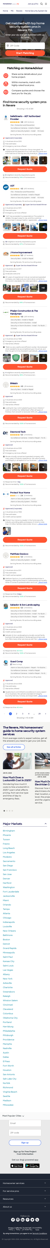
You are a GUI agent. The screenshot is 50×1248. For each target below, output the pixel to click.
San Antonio (9, 1074)
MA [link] (12, 11)
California (18, 1228)
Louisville (7, 926)
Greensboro (9, 992)
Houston (7, 1070)
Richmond (8, 1087)
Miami (6, 900)
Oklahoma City (10, 1018)
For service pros (11, 1191)
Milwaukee (8, 1105)
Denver (6, 878)
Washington (9, 887)
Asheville (7, 983)
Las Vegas (8, 970)
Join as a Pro (33, 4)
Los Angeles (9, 852)
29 (39, 714)
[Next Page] (45, 713)
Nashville (7, 1048)
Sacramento (9, 861)
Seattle (6, 1096)
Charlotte (8, 987)
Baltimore (8, 935)
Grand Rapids (9, 948)
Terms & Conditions (39, 1233)
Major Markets (12, 824)
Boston (6, 939)
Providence (8, 1039)
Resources (8, 1199)
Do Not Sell (27, 1228)
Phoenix (7, 835)
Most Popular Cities (11, 1116)
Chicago (7, 918)
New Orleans (9, 931)
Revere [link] (19, 11)
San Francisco (10, 870)
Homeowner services (13, 1183)
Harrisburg (8, 1026)
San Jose (7, 874)
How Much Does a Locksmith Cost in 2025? (17, 779)
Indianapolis (9, 922)
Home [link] (5, 11)
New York (7, 978)
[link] (25, 125)
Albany (6, 974)
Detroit (6, 944)
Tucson (6, 839)
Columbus (8, 1013)
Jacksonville (9, 896)
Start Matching (25, 53)
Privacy (11, 1228)
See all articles (14, 747)
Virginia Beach (10, 1092)
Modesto (7, 857)
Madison (7, 1100)
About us (7, 1207)
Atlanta (6, 913)
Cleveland (8, 1009)
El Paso (6, 1061)
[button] (7, 160)
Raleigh (6, 996)
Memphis (7, 1044)
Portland (7, 1022)
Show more (43, 153)
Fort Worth (8, 1066)
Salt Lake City (9, 1079)
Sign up (25, 1142)
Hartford (7, 883)
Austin (6, 1052)
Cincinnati (8, 1005)
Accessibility (37, 1229)
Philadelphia (9, 1031)
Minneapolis (9, 952)
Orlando (7, 905)
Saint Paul (8, 957)
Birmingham (9, 831)
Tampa (6, 909)
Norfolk (6, 1083)
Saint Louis (8, 965)
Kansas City (8, 961)
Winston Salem (10, 1000)
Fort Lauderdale (11, 891)
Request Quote (25, 169)
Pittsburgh (8, 1035)
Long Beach (9, 848)
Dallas (6, 1057)
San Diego (8, 865)
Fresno (6, 844)
